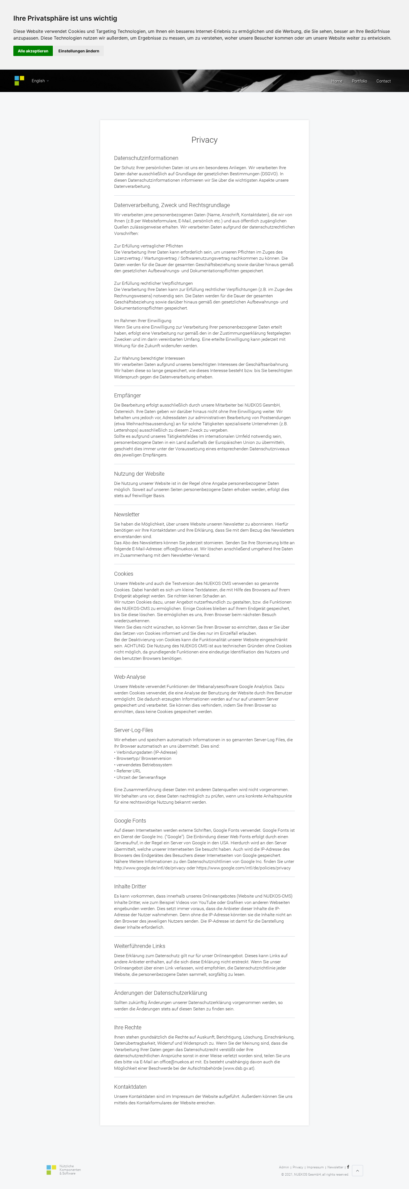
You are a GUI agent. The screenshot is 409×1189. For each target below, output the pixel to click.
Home (337, 81)
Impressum (315, 1167)
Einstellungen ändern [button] (78, 50)
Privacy (298, 1167)
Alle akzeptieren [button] (33, 50)
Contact (383, 81)
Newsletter (335, 1167)
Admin (284, 1167)
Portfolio (359, 81)
